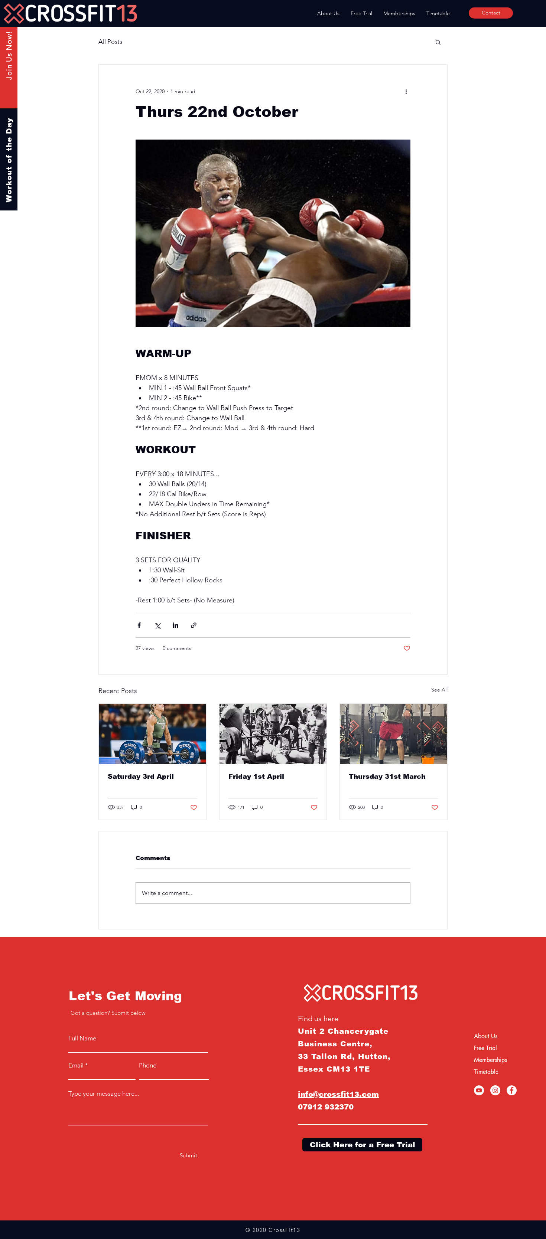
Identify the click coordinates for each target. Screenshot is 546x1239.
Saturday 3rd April (141, 776)
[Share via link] (193, 625)
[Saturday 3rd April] (152, 734)
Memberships (490, 1060)
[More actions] (406, 91)
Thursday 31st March (387, 776)
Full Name (82, 1038)
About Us (485, 1036)
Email (76, 1065)
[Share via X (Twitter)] (157, 625)
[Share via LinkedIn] (175, 625)
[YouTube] (479, 1090)
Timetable (486, 1072)
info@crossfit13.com (338, 1094)
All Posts (110, 41)
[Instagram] (495, 1090)
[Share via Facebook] (139, 625)
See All (439, 689)
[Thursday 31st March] (393, 734)
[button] (438, 42)
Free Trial (485, 1048)
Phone (147, 1065)
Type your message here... (103, 1094)
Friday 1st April (256, 776)
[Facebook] (512, 1090)
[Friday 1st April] (273, 734)
